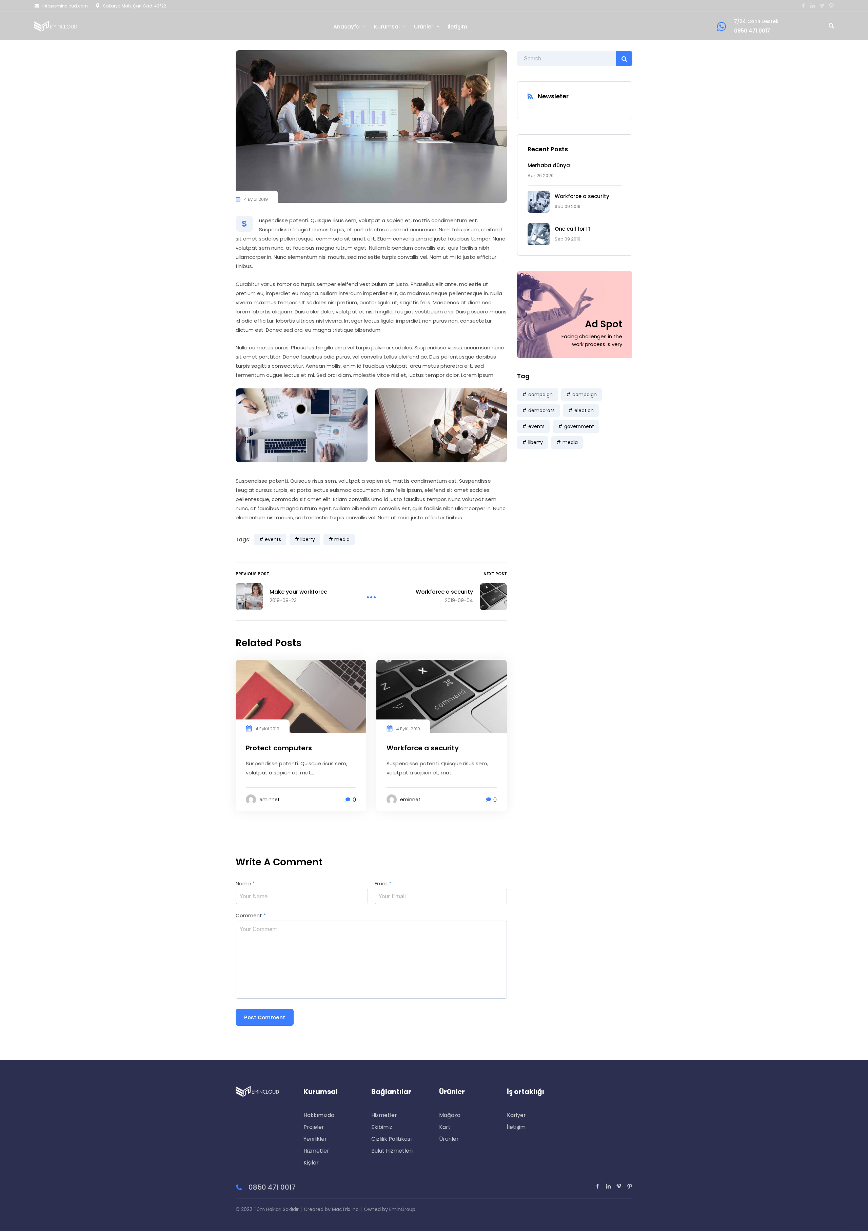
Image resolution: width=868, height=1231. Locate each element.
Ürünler (423, 27)
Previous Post (252, 574)
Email (383, 883)
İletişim (457, 27)
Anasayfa (346, 27)
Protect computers (279, 748)
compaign (584, 394)
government (579, 426)
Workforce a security (582, 196)
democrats (541, 410)
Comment (251, 915)
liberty (535, 442)
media (570, 442)
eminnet (269, 799)
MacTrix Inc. (346, 1209)
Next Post (495, 574)
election (584, 410)
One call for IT (573, 228)
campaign (540, 394)
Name (245, 883)
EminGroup (402, 1209)
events (536, 426)
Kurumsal (387, 27)
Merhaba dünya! (550, 165)
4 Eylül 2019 (256, 199)
